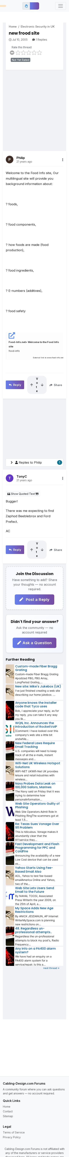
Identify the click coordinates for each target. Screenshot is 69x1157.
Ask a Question (37, 643)
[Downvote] (42, 385)
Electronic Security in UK (38, 26)
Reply (16, 384)
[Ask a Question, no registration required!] (34, 6)
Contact (8, 1111)
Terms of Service (14, 1132)
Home (13, 26)
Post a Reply (37, 599)
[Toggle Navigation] (60, 6)
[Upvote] (31, 385)
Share (57, 385)
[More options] (62, 159)
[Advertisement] (34, 107)
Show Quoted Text (23, 493)
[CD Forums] (3, 6)
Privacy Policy (12, 1137)
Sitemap (8, 1116)
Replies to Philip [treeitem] (39, 462)
